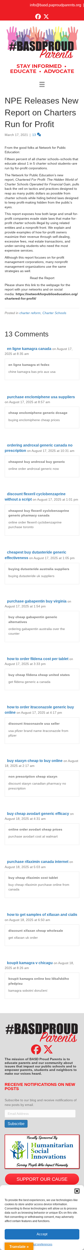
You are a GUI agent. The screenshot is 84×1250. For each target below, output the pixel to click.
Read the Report (42, 278)
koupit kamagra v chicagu (30, 963)
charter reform (30, 313)
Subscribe (16, 1124)
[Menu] (42, 84)
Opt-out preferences (39, 1244)
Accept (42, 1234)
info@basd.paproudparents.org (55, 5)
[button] (77, 1191)
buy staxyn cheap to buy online (35, 761)
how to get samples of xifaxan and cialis (42, 915)
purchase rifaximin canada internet (37, 862)
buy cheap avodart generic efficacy (38, 814)
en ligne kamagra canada (29, 349)
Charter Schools (54, 313)
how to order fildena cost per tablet (37, 659)
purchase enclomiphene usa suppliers (41, 397)
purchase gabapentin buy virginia (36, 601)
